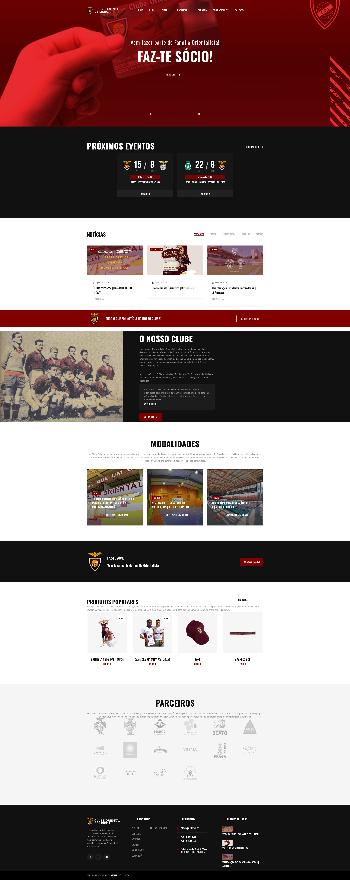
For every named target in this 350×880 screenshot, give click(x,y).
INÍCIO (140, 10)
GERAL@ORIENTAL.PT (190, 828)
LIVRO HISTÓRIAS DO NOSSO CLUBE (243, 659)
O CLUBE (135, 828)
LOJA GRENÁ (202, 10)
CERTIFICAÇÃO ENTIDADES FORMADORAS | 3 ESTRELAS (241, 864)
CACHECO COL (197, 659)
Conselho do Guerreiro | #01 (169, 288)
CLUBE (152, 10)
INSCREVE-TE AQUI (251, 561)
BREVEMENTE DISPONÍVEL (117, 514)
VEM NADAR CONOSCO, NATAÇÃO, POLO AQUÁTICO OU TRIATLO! (231, 505)
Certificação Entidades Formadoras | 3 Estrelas (234, 290)
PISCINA (216, 498)
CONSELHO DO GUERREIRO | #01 (235, 848)
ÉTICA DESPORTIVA (221, 10)
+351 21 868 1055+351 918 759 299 (188, 838)
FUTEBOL (166, 10)
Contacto (240, 10)
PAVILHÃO (157, 498)
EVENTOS (136, 844)
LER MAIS (97, 299)
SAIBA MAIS (150, 417)
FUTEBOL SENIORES (158, 828)
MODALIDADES (183, 10)
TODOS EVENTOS (252, 147)
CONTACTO (136, 833)
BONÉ (152, 659)
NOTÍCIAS (136, 839)
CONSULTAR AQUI (250, 318)
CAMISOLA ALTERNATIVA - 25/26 (107, 659)
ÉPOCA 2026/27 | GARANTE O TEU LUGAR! (112, 290)
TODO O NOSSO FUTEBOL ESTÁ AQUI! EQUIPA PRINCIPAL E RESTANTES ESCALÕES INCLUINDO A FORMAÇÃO (113, 503)
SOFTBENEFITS (116, 875)
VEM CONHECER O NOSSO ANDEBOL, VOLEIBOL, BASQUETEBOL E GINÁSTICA (170, 505)
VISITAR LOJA (173, 75)
